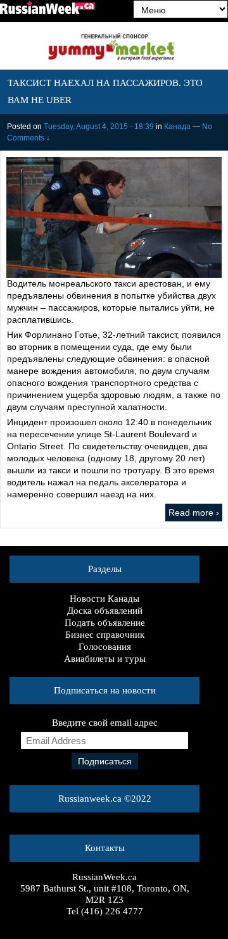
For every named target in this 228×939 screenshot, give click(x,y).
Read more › (193, 512)
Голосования (105, 647)
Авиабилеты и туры (105, 659)
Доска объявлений (104, 611)
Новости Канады (104, 599)
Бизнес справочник (104, 635)
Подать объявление (105, 623)
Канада (177, 126)
